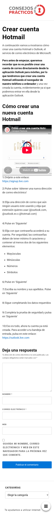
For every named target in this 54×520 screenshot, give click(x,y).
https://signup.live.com (15, 181)
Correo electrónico (14, 409)
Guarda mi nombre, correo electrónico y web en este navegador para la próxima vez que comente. (25, 449)
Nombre (7, 394)
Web (4, 424)
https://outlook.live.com (15, 337)
